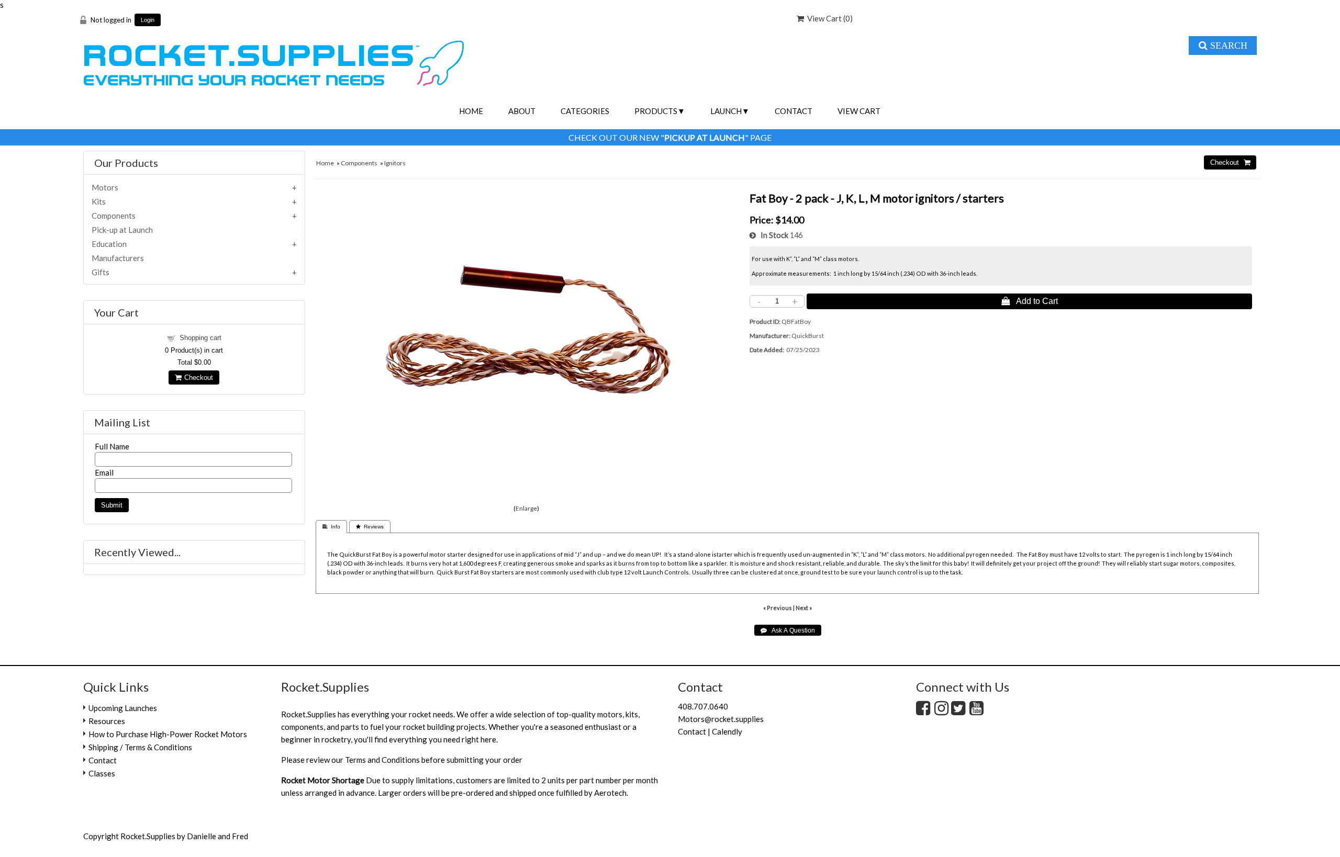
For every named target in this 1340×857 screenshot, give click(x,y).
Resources (106, 721)
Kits (99, 201)
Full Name (112, 446)
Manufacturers (118, 258)
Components (359, 163)
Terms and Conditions (382, 759)
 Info (331, 526)
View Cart (859, 111)
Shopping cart (200, 338)
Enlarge (526, 508)
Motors (105, 187)
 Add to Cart (1029, 301)
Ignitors (395, 163)
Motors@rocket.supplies (721, 719)
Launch (726, 111)
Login (147, 20)
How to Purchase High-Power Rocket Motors (167, 734)
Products (655, 111)
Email (104, 472)
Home (471, 111)
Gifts (100, 272)
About (521, 111)
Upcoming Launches (122, 708)
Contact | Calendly (710, 731)
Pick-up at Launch (122, 229)
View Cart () (828, 18)
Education (109, 244)
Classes (101, 773)
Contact (793, 111)
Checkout (197, 377)
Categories (585, 111)
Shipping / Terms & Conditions (140, 747)
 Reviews (370, 526)
